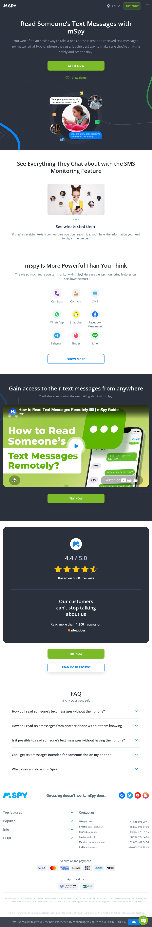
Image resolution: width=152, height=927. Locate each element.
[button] (143, 920)
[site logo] (10, 6)
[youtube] (138, 795)
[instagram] (145, 795)
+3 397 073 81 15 (139, 832)
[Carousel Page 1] (73, 219)
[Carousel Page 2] (76, 219)
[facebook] (122, 795)
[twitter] (130, 795)
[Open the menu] (147, 6)
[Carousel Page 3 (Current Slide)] (78, 219)
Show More (76, 359)
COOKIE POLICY (116, 922)
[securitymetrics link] (68, 886)
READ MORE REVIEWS (76, 667)
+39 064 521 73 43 (138, 847)
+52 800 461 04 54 (138, 842)
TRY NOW (132, 6)
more (138, 901)
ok (134, 922)
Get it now (76, 66)
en (114, 6)
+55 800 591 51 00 (138, 826)
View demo (79, 77)
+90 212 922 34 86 (138, 837)
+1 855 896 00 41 (139, 821)
